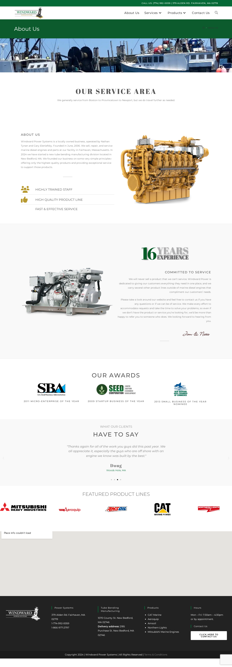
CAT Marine (154, 614)
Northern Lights (157, 627)
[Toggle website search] (216, 13)
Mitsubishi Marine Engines (163, 631)
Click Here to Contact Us (208, 635)
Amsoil (152, 623)
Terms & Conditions (155, 654)
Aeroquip (153, 619)
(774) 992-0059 (161, 3)
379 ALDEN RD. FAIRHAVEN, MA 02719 (195, 3)
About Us (213, 27)
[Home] (203, 27)
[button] (3, 458)
